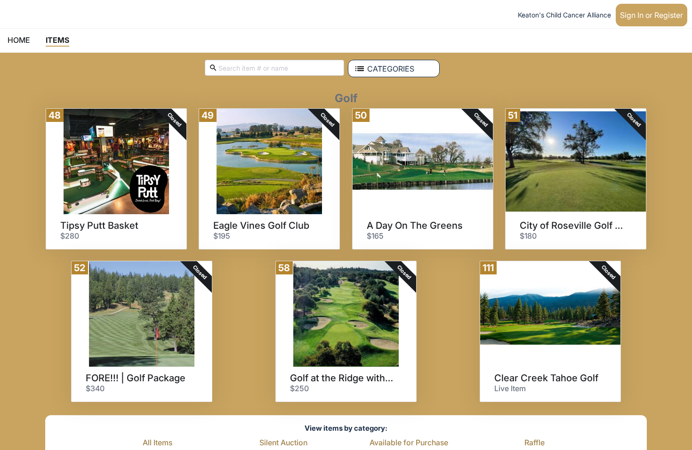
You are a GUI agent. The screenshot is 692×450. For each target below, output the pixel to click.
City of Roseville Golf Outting (572, 225)
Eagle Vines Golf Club (261, 225)
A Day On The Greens (415, 225)
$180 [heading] (528, 236)
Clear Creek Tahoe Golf (546, 378)
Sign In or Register (651, 15)
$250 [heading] (299, 388)
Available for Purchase (409, 443)
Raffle (534, 443)
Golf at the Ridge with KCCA (342, 378)
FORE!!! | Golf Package (135, 378)
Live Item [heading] (510, 388)
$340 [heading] (95, 388)
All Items (157, 443)
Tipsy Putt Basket (99, 225)
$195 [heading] (221, 236)
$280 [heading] (69, 236)
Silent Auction (283, 443)
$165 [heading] (375, 236)
